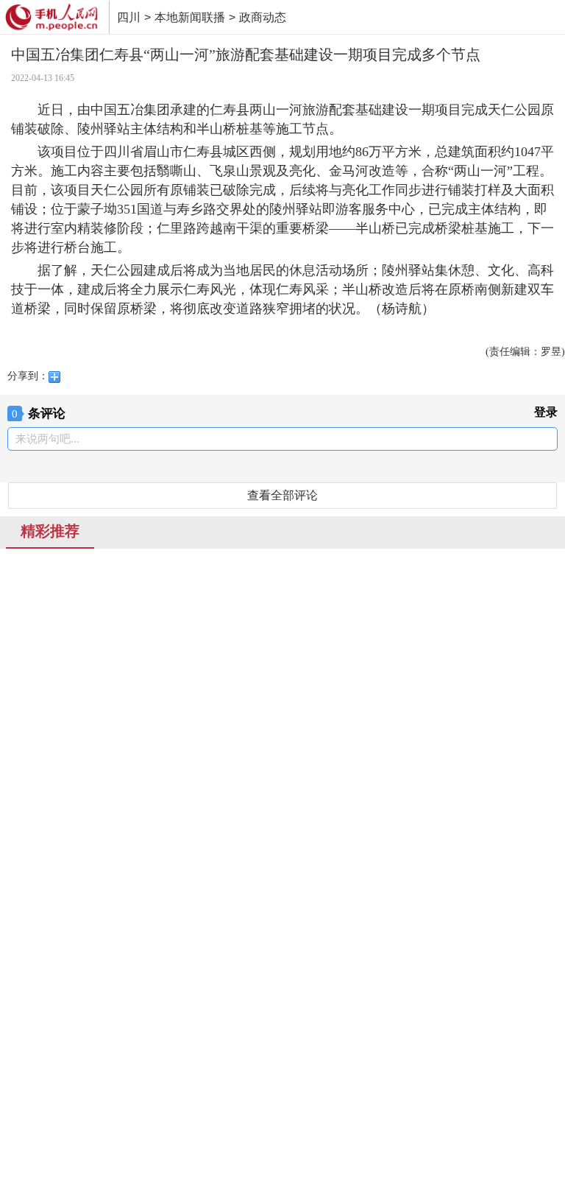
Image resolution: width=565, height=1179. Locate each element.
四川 (129, 17)
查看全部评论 (282, 495)
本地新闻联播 (189, 17)
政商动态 (262, 17)
